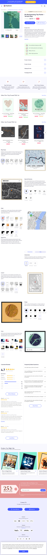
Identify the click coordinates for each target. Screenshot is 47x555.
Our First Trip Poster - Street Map (8, 113)
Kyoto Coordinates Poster (26, 140)
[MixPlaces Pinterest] (26, 539)
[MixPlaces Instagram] (20, 539)
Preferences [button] (35, 548)
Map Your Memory (30, 2)
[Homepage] (8, 6)
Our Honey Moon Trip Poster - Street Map (23, 114)
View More (26, 39)
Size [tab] (40, 251)
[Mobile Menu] (1, 6)
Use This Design (30, 22)
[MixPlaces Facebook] (23, 539)
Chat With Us (16, 509)
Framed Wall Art (3, 9)
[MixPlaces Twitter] (17, 539)
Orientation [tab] (30, 251)
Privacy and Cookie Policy (36, 494)
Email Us (33, 509)
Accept (23, 551)
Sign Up (43, 490)
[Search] (41, 5)
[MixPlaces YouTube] (29, 539)
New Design (42, 22)
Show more (35, 405)
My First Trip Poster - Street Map (39, 113)
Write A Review (11, 394)
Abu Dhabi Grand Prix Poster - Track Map (11, 141)
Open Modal (7, 36)
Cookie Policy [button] (10, 548)
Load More (11, 438)
